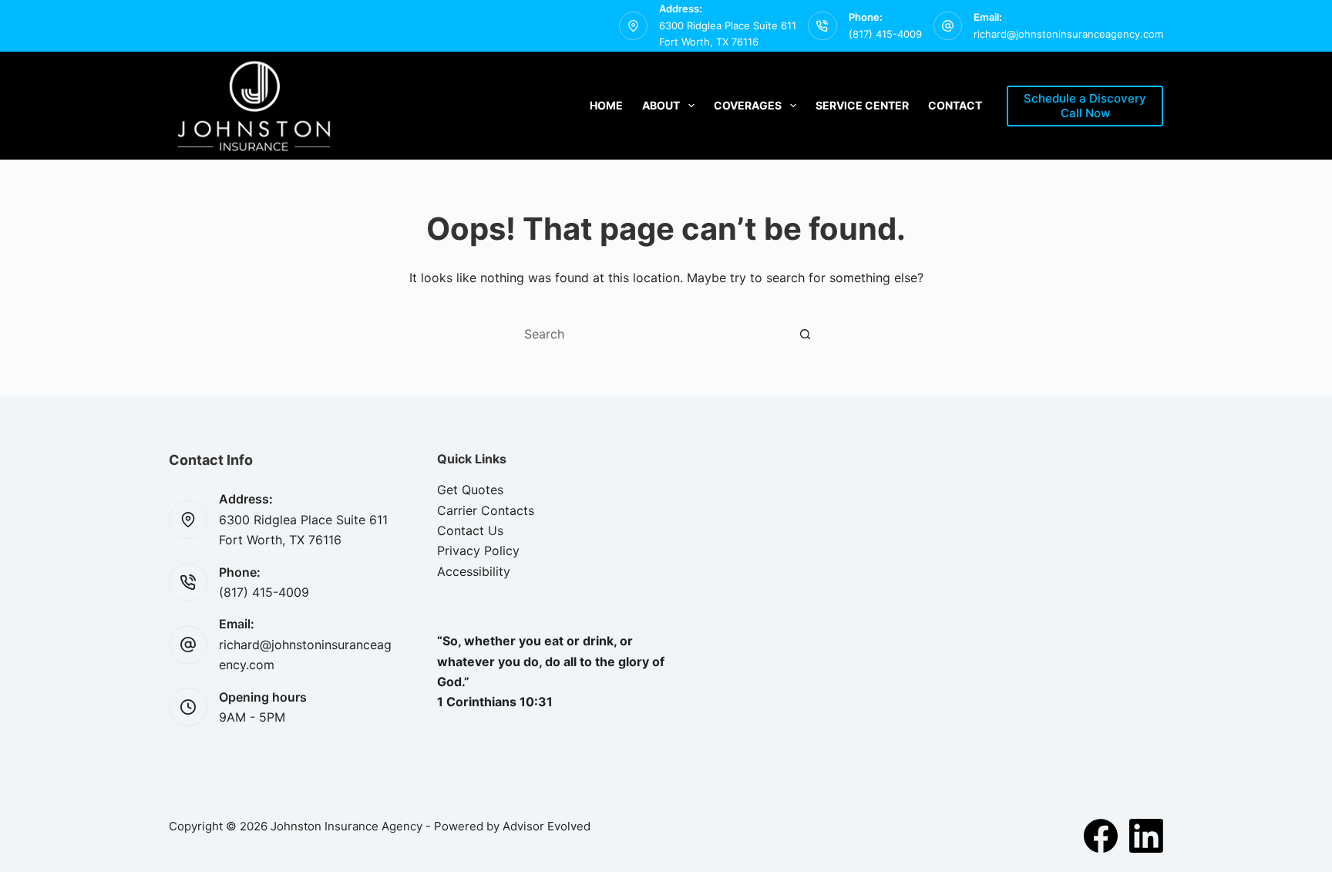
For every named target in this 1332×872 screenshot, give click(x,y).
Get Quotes (470, 489)
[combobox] (651, 333)
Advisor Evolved (546, 826)
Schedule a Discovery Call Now (1085, 106)
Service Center (862, 105)
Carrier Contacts (485, 510)
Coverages (748, 105)
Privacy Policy (478, 550)
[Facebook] (1101, 836)
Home (606, 105)
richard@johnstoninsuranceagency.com (1068, 34)
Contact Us (470, 530)
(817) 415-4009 (885, 34)
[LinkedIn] (1146, 836)
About (661, 105)
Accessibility (473, 571)
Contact (955, 105)
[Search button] (804, 333)
